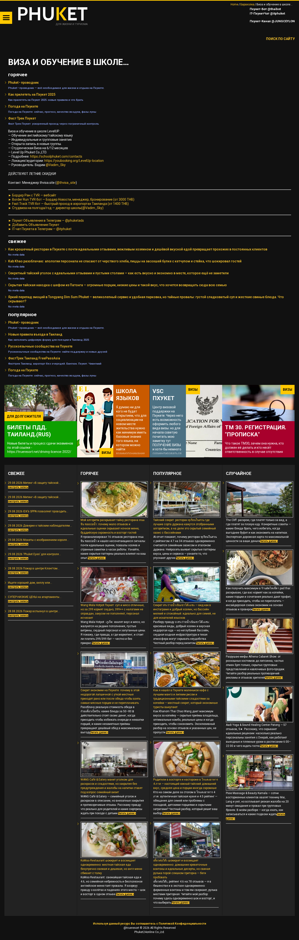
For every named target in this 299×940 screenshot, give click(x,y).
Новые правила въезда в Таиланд (35, 334)
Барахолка (247, 4)
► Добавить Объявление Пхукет (33, 225)
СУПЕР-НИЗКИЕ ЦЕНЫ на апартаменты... (34, 597)
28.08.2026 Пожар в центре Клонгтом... (34, 568)
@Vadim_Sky (56, 165)
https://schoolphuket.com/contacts (56, 156)
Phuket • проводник (23, 82)
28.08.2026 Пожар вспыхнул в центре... (34, 611)
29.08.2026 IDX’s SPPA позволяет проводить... (38, 511)
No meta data (16, 254)
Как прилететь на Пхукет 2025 (31, 94)
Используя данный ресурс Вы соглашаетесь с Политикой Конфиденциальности (149, 923)
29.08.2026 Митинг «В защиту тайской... (34, 482)
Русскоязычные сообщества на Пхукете (40, 346)
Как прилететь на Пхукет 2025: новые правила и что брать (45, 99)
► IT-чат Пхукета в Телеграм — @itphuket (39, 229)
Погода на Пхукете (23, 106)
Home (234, 4)
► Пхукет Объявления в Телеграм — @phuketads (46, 220)
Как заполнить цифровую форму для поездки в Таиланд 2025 (48, 339)
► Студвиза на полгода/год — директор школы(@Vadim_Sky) (55, 208)
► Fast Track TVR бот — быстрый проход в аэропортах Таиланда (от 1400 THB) (68, 204)
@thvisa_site (66, 182)
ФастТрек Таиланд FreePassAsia (34, 358)
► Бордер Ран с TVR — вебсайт (32, 195)
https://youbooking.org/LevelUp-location (74, 161)
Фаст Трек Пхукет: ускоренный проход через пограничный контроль (53, 123)
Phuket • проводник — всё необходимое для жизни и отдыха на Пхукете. (56, 88)
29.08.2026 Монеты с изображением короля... (38, 540)
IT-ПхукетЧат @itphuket (267, 13)
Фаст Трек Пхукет (22, 118)
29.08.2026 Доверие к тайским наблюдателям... (40, 525)
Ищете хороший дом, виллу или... (30, 582)
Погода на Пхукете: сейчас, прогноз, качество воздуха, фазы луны (52, 111)
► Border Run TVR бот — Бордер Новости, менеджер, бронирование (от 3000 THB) (71, 199)
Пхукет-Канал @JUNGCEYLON (272, 21)
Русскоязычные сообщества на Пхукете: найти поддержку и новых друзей (57, 351)
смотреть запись (18, 487)
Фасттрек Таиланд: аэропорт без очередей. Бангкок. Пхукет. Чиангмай (54, 363)
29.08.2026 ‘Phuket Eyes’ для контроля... (34, 554)
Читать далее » (97, 558)
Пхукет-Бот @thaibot (265, 9)
